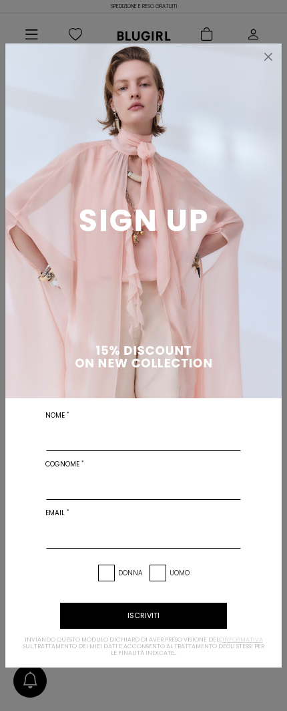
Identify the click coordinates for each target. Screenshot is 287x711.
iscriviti (143, 615)
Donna (130, 573)
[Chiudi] (268, 56)
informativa (242, 639)
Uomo (180, 573)
